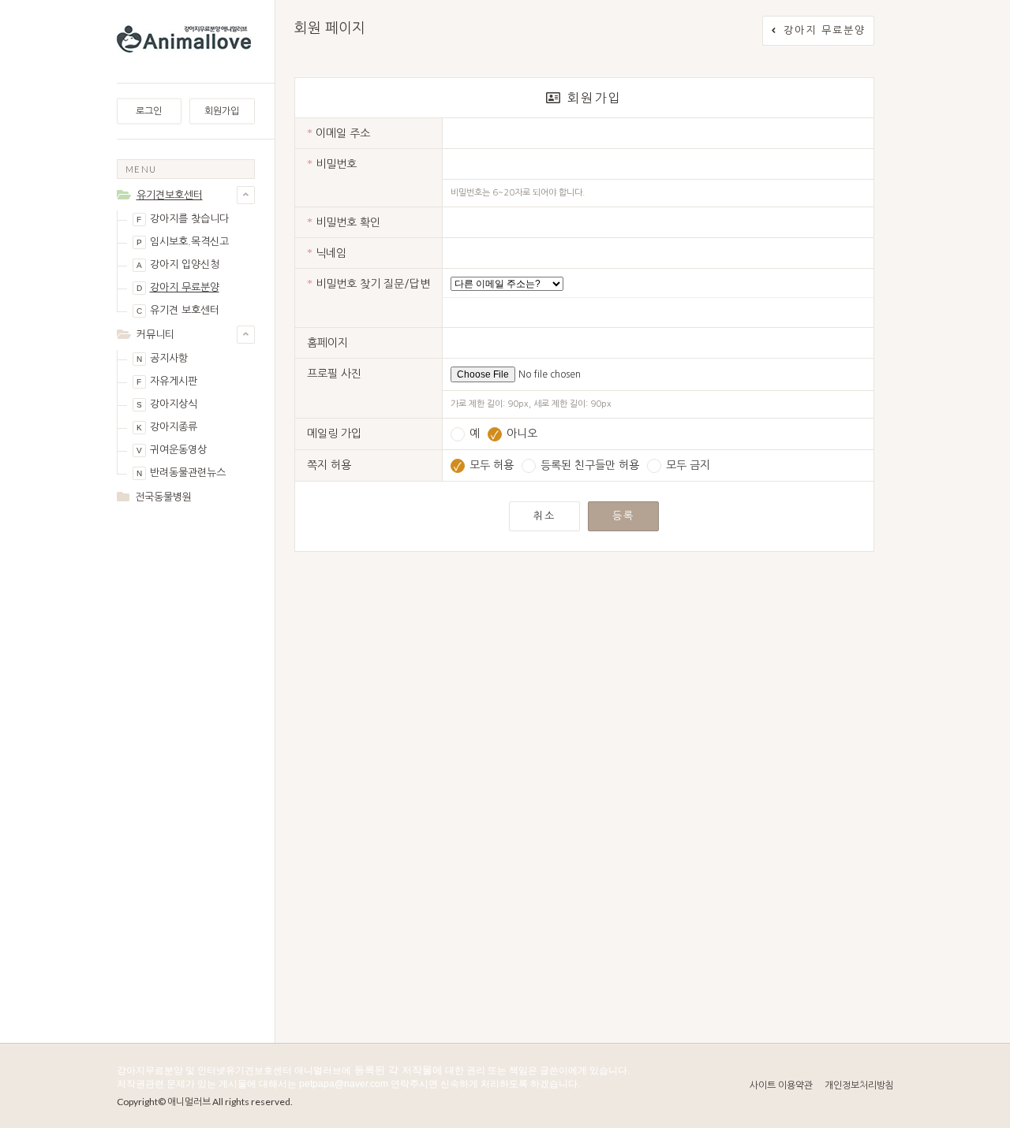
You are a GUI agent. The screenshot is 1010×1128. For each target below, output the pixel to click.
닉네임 (326, 253)
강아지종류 (167, 427)
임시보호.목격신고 (183, 241)
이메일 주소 (338, 134)
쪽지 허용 (329, 465)
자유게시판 (167, 381)
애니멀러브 (189, 1102)
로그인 (149, 111)
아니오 (514, 433)
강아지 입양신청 (178, 264)
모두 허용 (484, 465)
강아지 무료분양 (178, 287)
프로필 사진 (334, 373)
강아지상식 (167, 404)
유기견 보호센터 (178, 310)
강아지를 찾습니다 (183, 219)
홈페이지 (327, 342)
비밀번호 (332, 164)
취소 (544, 516)
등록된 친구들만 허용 (588, 465)
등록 (623, 516)
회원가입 (221, 111)
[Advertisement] (186, 766)
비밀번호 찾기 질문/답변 (368, 284)
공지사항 (162, 358)
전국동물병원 (163, 497)
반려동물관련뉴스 (181, 472)
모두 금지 (686, 465)
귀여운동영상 (172, 450)
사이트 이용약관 (781, 1085)
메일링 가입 (334, 433)
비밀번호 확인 (343, 223)
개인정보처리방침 (859, 1085)
